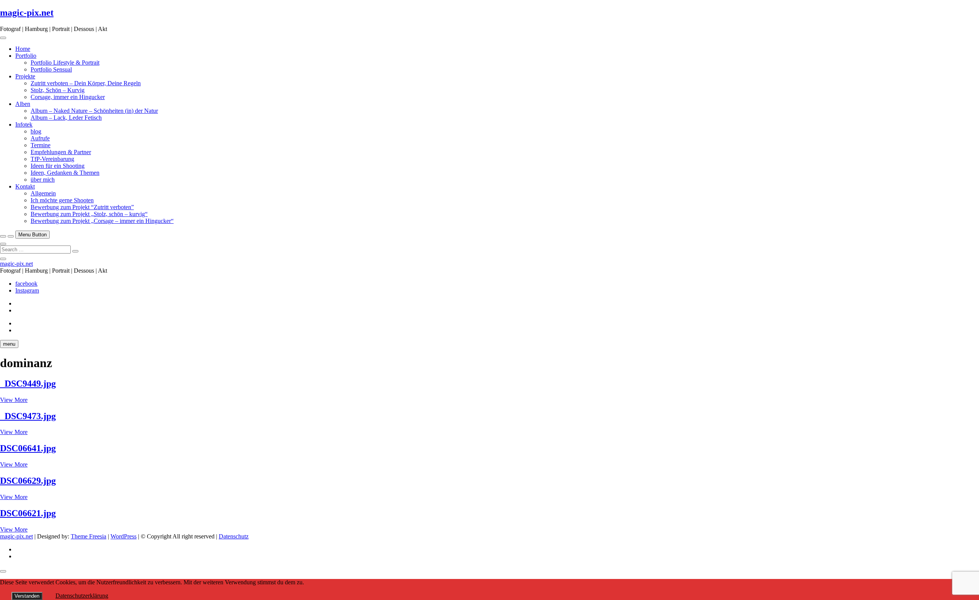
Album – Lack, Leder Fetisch (66, 117)
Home (22, 49)
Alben (22, 104)
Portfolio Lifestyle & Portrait (65, 62)
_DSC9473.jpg (28, 416)
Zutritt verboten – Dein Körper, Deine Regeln (86, 83)
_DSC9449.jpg (28, 384)
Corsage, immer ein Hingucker (68, 97)
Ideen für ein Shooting (58, 166)
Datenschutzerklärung (81, 595)
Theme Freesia (88, 536)
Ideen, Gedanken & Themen (65, 172)
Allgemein (43, 193)
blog (36, 131)
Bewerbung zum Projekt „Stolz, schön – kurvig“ (89, 214)
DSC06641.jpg (28, 448)
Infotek (24, 124)
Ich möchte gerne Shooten (62, 200)
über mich (43, 179)
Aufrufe (40, 138)
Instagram (27, 290)
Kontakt (25, 186)
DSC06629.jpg (28, 481)
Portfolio (25, 55)
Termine (40, 145)
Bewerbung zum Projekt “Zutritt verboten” (82, 207)
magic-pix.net (27, 13)
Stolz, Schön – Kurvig (58, 90)
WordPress (124, 536)
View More (14, 400)
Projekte (25, 76)
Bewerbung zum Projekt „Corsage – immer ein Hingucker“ (102, 221)
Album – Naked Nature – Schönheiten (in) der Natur (94, 110)
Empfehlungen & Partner (61, 152)
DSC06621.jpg (28, 513)
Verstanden (27, 596)
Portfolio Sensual (51, 69)
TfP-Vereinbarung (52, 159)
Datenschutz (234, 536)
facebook (26, 283)
